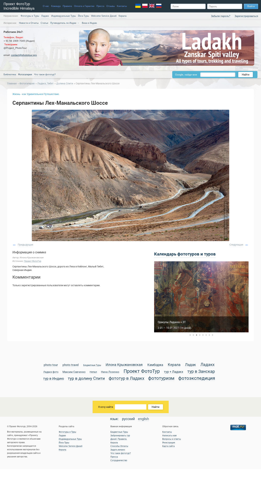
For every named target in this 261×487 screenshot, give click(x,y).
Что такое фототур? (45, 74)
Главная (12, 83)
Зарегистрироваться (246, 16)
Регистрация (168, 442)
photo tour (51, 365)
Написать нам (169, 435)
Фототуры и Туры (30, 16)
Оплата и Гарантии (84, 6)
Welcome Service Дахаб (103, 16)
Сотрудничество (118, 460)
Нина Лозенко (110, 372)
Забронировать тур (120, 435)
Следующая (236, 244)
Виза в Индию (89, 23)
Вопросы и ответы (171, 439)
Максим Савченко (74, 372)
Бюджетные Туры (92, 365)
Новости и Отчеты (29, 23)
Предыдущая (25, 244)
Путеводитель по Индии (63, 23)
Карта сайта (168, 446)
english (143, 419)
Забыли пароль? (220, 16)
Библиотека (10, 74)
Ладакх (45, 16)
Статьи (44, 23)
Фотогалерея (27, 83)
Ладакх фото (50, 372)
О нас (46, 6)
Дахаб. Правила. (118, 439)
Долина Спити (65, 83)
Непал (93, 372)
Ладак (190, 365)
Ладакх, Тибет (45, 83)
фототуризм (161, 378)
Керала (122, 16)
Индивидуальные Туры (63, 16)
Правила (67, 6)
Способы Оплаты (119, 446)
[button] (190, 335)
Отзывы (110, 6)
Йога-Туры (83, 16)
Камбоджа (155, 365)
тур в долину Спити (86, 378)
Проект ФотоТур (32, 261)
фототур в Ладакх (126, 378)
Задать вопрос (117, 449)
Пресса (100, 6)
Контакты (122, 6)
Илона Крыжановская (124, 365)
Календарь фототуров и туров (185, 254)
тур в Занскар (201, 371)
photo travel (70, 365)
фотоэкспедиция (196, 378)
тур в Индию (53, 379)
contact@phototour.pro (24, 55)
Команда (56, 6)
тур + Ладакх (173, 372)
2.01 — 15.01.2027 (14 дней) (174, 328)
